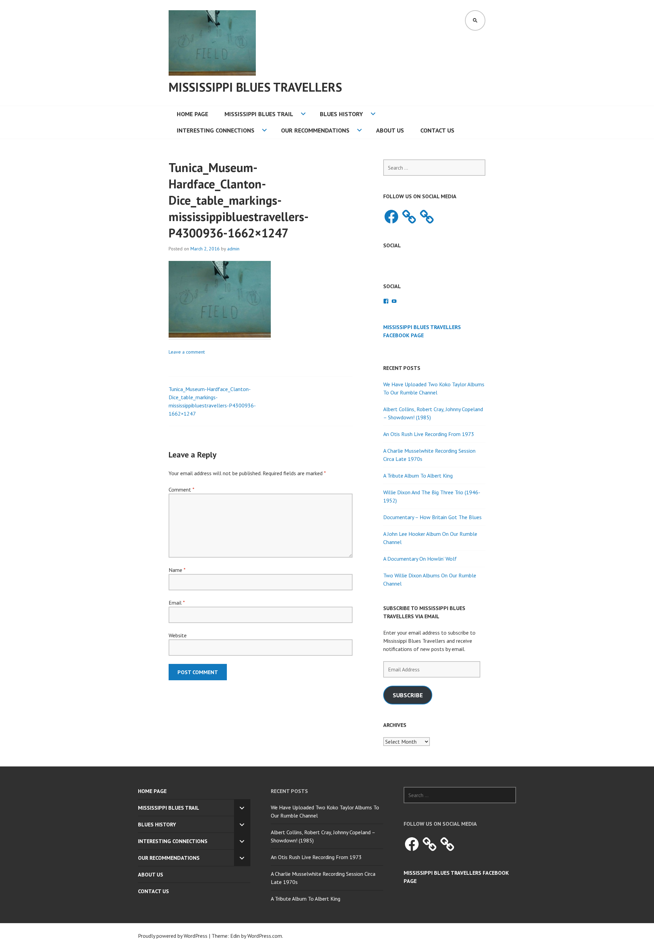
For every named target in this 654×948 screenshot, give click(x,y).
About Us (390, 130)
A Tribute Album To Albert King (418, 475)
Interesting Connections (215, 130)
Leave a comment (187, 352)
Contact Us (437, 130)
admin (233, 249)
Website (178, 635)
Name (177, 569)
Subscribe (408, 695)
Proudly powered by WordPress (172, 935)
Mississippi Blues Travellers (255, 87)
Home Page (192, 114)
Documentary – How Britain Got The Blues (432, 517)
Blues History (341, 114)
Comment (181, 489)
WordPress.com (264, 935)
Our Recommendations (315, 130)
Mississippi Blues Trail (258, 114)
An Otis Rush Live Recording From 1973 (428, 434)
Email (177, 602)
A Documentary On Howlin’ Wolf (420, 558)
